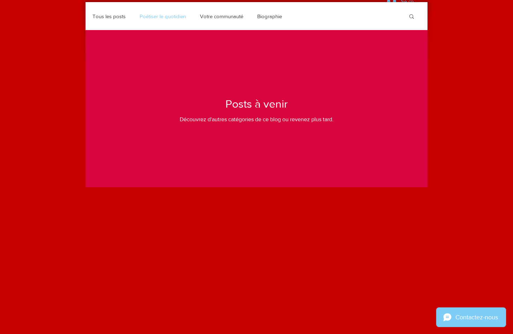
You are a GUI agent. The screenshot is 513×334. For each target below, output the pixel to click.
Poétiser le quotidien (163, 16)
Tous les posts (109, 16)
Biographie (269, 16)
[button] (411, 17)
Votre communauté (221, 16)
